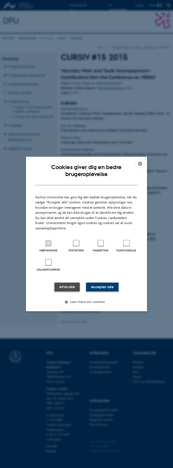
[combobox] (140, 163)
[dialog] (86, 234)
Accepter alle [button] (102, 287)
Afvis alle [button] (67, 287)
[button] (86, 302)
